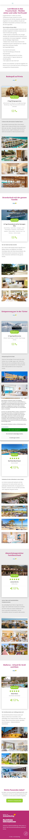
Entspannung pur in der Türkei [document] (14, 311)
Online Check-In (22, 825)
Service (4, 827)
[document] (15, 11)
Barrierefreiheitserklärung (14, 827)
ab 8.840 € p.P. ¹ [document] (14, 332)
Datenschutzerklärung (13, 825)
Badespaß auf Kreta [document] (14, 76)
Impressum (5, 825)
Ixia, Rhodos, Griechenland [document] (14, 695)
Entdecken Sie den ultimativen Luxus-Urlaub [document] (13, 479)
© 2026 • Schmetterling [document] (14, 836)
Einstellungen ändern (14, 437)
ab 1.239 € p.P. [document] (14, 575)
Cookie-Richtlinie (4, 427)
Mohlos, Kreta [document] (14, 584)
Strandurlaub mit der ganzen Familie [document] (14, 198)
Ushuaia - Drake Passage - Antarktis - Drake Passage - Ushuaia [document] (14, 338)
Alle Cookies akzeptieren (14, 430)
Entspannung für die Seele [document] (8, 356)
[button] (13, 111)
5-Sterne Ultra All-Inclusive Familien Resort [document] (12, 121)
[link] (14, 100)
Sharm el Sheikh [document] (14, 463)
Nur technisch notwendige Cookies (14, 433)
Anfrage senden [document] (14, 97)
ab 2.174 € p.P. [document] (14, 220)
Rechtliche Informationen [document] (9, 821)
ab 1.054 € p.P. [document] (14, 687)
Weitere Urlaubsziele (14, 801)
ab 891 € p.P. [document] (14, 454)
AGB (7, 827)
